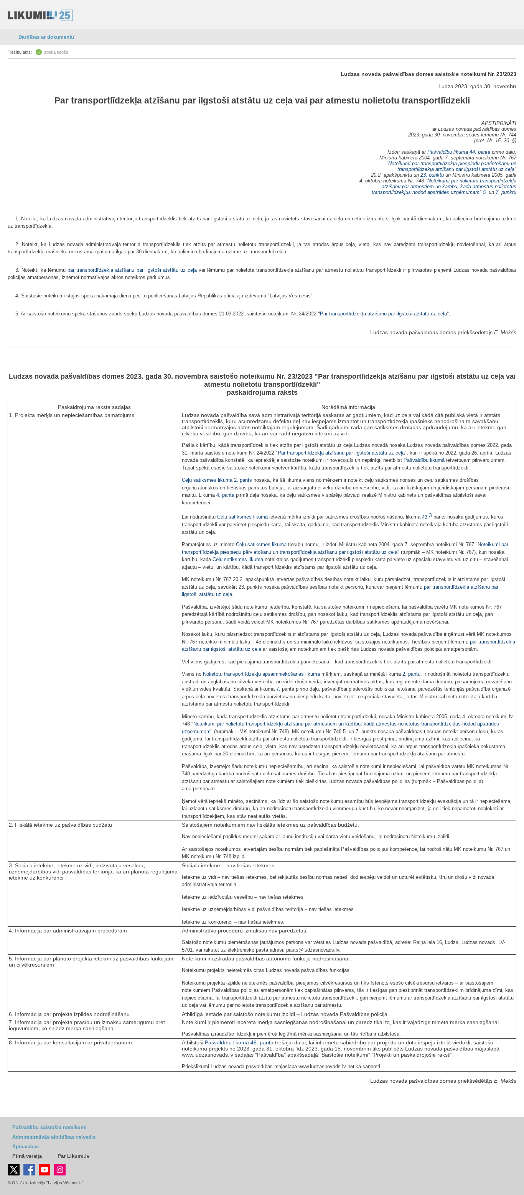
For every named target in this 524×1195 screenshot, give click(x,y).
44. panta (480, 152)
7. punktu (506, 192)
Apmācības (25, 1146)
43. (427, 517)
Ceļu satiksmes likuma (207, 480)
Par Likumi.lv (73, 1156)
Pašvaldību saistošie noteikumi (49, 1127)
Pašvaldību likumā (424, 460)
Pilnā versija (27, 1156)
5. (486, 192)
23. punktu (432, 175)
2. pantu (411, 674)
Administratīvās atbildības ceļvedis (54, 1137)
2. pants (243, 480)
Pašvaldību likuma (447, 152)
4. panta (225, 495)
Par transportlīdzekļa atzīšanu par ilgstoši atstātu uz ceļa (173, 100)
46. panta (262, 1042)
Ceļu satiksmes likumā (242, 517)
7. (278, 689)
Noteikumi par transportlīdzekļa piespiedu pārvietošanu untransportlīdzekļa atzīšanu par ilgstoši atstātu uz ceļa (452, 166)
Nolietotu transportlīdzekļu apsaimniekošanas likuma (261, 674)
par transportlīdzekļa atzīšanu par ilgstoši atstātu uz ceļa (132, 270)
